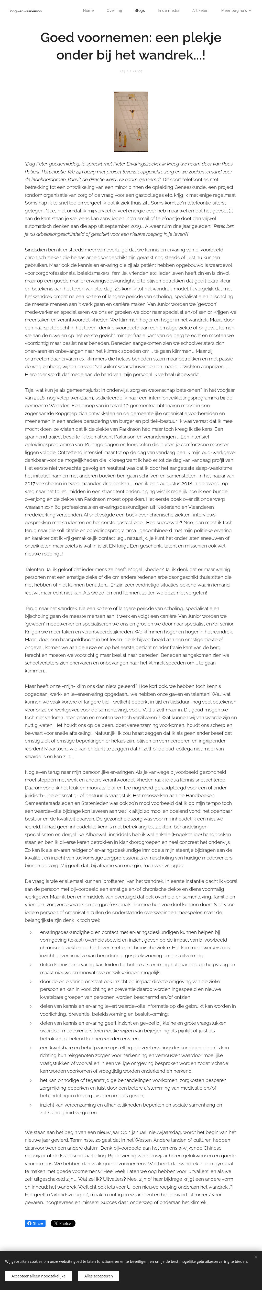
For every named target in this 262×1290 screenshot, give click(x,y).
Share (38, 1223)
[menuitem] (91, 10)
